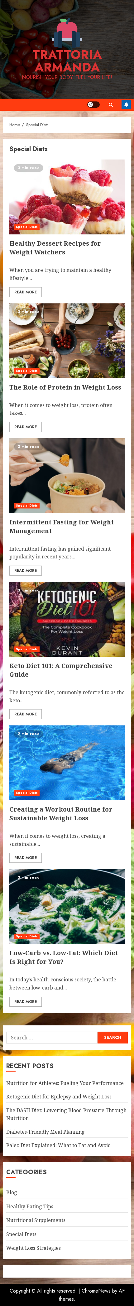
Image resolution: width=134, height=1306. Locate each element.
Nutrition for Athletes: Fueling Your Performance (65, 1083)
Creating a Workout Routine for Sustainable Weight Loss (60, 813)
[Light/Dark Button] (93, 104)
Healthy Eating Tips (29, 1206)
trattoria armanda (67, 61)
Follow (126, 104)
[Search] (110, 105)
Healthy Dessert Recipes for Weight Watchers (55, 247)
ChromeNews (96, 1290)
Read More (25, 292)
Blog (11, 1192)
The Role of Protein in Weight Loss (65, 387)
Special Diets (27, 226)
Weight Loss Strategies (33, 1248)
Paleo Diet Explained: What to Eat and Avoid (58, 1145)
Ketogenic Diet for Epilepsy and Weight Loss (59, 1096)
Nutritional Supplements (35, 1220)
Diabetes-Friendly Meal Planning (45, 1131)
